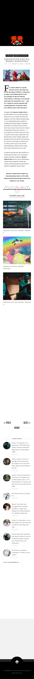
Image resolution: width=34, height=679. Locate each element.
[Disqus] (17, 338)
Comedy (9, 55)
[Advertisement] (17, 17)
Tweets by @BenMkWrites (11, 562)
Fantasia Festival (21, 55)
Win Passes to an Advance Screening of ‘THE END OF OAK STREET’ (21, 552)
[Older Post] (24, 424)
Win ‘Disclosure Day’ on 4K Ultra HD (21, 495)
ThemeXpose (17, 676)
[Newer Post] (10, 424)
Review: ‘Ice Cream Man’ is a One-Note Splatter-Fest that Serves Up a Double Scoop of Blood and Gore (21, 523)
